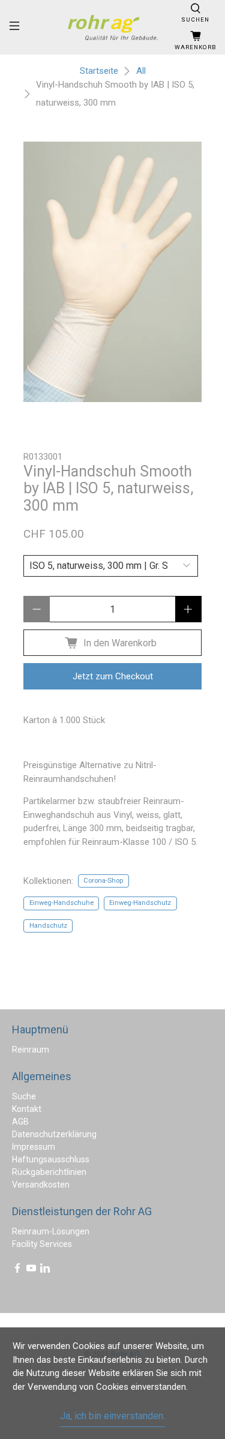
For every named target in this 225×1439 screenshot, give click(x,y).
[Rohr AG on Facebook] (17, 1270)
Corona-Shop (103, 881)
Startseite (99, 71)
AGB (20, 1121)
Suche (24, 1096)
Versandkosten (41, 1184)
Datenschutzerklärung (54, 1134)
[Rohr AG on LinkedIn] (45, 1270)
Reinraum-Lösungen (50, 1231)
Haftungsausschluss (50, 1159)
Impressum (33, 1147)
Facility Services (42, 1244)
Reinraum (30, 1049)
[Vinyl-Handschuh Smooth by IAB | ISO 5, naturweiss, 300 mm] (112, 272)
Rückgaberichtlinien (49, 1172)
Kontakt (26, 1109)
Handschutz (48, 926)
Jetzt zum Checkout (113, 676)
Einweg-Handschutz (140, 903)
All (141, 71)
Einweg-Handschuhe (61, 903)
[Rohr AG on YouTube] (31, 1270)
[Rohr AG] (112, 27)
